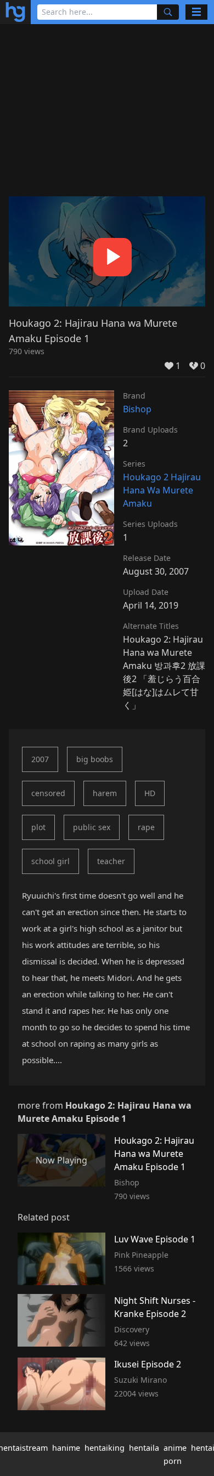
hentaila (144, 1448)
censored (48, 793)
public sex (91, 827)
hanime (66, 1448)
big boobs (94, 759)
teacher (111, 861)
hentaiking (105, 1448)
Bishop (137, 409)
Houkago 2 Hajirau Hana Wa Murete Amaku (162, 490)
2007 (40, 759)
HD (149, 793)
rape (146, 827)
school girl (50, 861)
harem (105, 793)
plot (38, 827)
